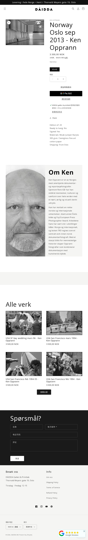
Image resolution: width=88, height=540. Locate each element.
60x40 (54, 69)
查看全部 (44, 392)
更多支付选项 (66, 99)
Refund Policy (51, 493)
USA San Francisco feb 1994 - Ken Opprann (63, 380)
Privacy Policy (51, 498)
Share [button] (54, 118)
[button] (4, 8)
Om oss (49, 477)
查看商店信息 (57, 112)
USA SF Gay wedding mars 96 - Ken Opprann (24, 339)
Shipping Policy (52, 482)
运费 (66, 58)
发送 (17, 458)
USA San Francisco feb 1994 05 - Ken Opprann (22, 380)
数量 (51, 74)
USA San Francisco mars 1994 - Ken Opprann (62, 339)
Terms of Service (53, 487)
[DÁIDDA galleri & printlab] (61, 536)
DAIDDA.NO (15, 535)
